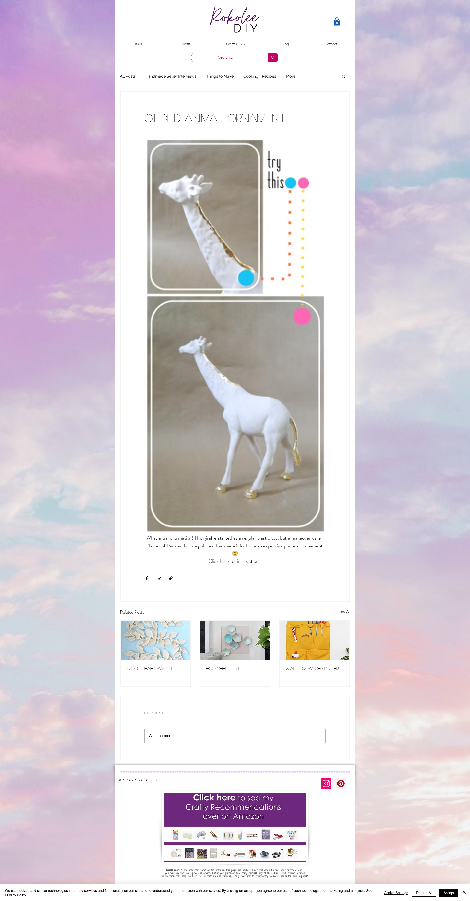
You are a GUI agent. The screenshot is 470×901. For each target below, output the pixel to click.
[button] (336, 21)
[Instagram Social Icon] (326, 783)
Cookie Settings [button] (396, 892)
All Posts (128, 76)
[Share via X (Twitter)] (158, 578)
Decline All (424, 892)
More (290, 76)
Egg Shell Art (223, 668)
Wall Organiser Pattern (313, 668)
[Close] (464, 892)
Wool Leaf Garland (150, 668)
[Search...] (273, 57)
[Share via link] (170, 578)
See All (345, 611)
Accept (449, 892)
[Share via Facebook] (146, 578)
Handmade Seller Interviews (170, 76)
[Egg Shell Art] (235, 640)
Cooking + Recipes (259, 76)
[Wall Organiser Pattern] (314, 640)
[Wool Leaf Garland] (155, 640)
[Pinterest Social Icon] (341, 783)
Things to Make (220, 76)
